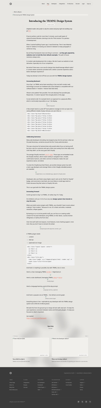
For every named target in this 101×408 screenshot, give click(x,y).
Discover (78, 3)
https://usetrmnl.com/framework (36, 318)
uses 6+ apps (49, 154)
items (60, 277)
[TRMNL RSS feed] (90, 401)
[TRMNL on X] (82, 401)
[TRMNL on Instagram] (86, 401)
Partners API (55, 394)
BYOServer (54, 387)
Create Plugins (41, 387)
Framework (40, 385)
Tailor (39, 389)
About (43, 3)
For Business (70, 3)
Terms (81, 389)
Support (82, 382)
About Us (11, 385)
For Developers (41, 382)
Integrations (62, 3)
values (55, 277)
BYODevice (54, 385)
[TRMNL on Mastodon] (78, 401)
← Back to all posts (17, 12)
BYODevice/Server (56, 389)
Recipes (25, 385)
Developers (54, 3)
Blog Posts (11, 387)
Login (83, 3)
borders (49, 272)
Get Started (54, 382)
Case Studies (69, 385)
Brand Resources (13, 389)
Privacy (81, 387)
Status (81, 385)
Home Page (12, 382)
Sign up (89, 3)
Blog (48, 3)
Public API (54, 392)
